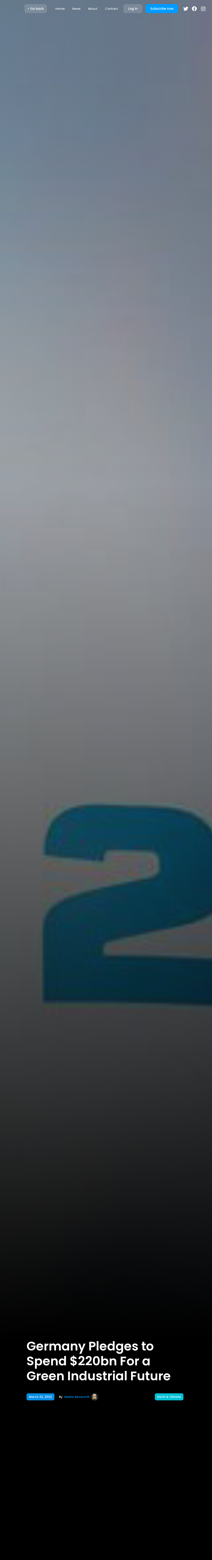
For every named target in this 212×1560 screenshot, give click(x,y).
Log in (133, 8)
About (93, 8)
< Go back (36, 8)
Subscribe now (161, 8)
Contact (111, 8)
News (76, 8)
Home (60, 8)
